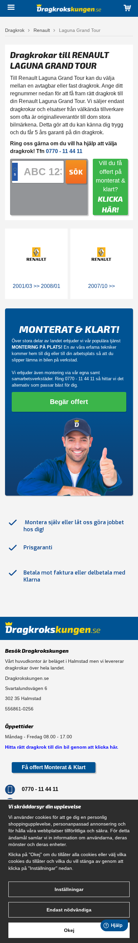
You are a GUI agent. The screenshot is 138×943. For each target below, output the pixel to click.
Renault (41, 30)
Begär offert (69, 401)
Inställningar (69, 889)
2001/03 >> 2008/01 (36, 286)
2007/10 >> (101, 286)
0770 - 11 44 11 (79, 378)
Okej (69, 930)
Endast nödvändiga (69, 909)
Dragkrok (14, 30)
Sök (76, 172)
